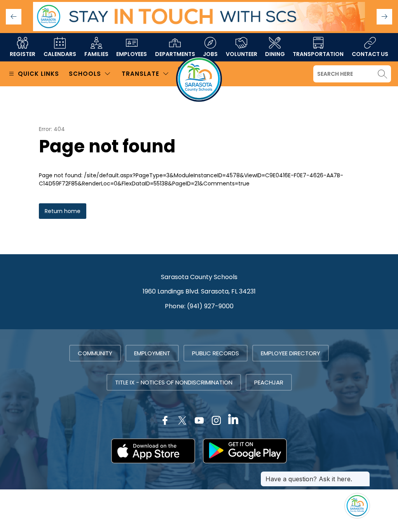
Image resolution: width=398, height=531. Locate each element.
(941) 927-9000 (210, 306)
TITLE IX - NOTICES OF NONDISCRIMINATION (173, 382)
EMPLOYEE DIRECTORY (290, 353)
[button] (384, 16)
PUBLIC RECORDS (215, 353)
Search (382, 74)
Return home (62, 211)
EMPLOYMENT (152, 353)
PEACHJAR (268, 382)
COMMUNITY (95, 353)
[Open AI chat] (357, 506)
